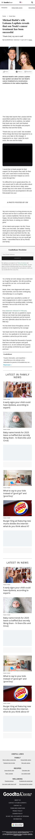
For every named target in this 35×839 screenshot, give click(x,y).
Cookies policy (17, 813)
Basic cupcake (9, 773)
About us (18, 800)
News (30, 40)
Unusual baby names (26, 760)
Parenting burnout (9, 781)
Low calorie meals (25, 773)
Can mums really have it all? (9, 784)
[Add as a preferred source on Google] (17, 825)
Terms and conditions (17, 808)
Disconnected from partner (25, 784)
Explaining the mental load (25, 781)
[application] (17, 154)
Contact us (17, 805)
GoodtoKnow (8, 40)
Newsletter (29, 71)
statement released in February (16, 311)
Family (4, 16)
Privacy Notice (23, 264)
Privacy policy (17, 811)
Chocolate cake (26, 770)
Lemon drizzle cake (9, 770)
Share (6, 71)
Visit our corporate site (23, 832)
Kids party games (25, 763)
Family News (12, 16)
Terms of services (22, 263)
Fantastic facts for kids (9, 763)
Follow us (20, 71)
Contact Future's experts (17, 802)
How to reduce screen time (9, 760)
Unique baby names (17, 7)
